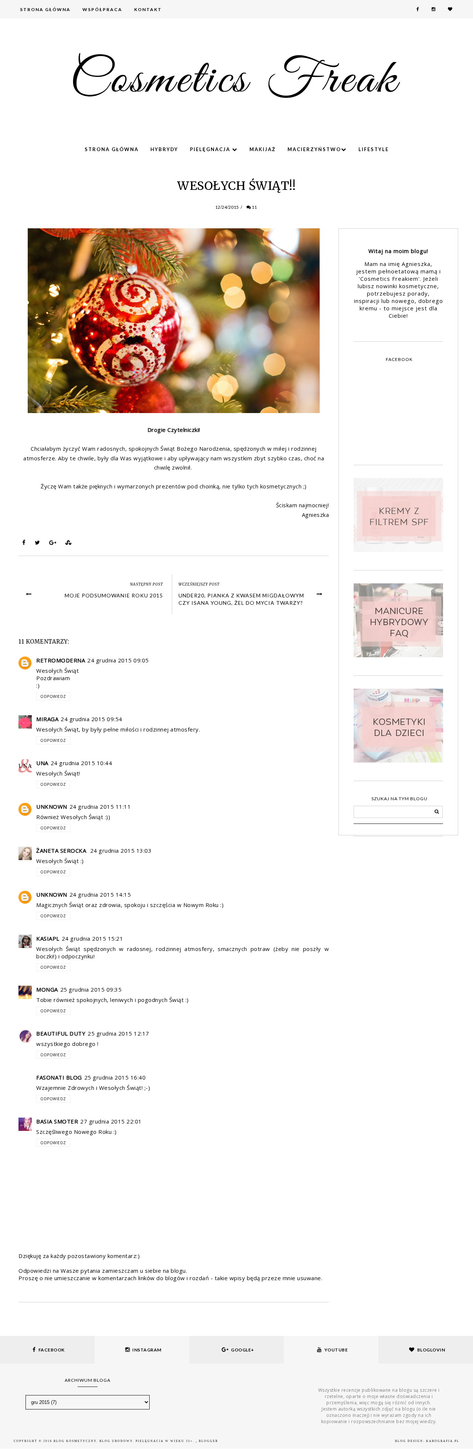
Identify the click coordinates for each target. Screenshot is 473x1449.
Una (42, 763)
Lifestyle (373, 149)
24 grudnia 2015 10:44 (81, 763)
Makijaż (262, 149)
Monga (47, 989)
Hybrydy (164, 149)
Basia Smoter (57, 1121)
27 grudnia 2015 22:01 (111, 1121)
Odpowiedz (53, 696)
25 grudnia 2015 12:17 (118, 1033)
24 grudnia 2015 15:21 (92, 938)
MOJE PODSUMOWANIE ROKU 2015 (114, 595)
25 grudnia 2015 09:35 (91, 989)
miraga (47, 719)
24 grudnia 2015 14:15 (100, 894)
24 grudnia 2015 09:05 (118, 660)
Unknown (51, 806)
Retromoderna (60, 660)
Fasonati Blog (59, 1077)
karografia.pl (442, 1441)
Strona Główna (45, 9)
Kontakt (148, 9)
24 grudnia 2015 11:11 (100, 806)
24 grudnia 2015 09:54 (91, 719)
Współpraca (102, 9)
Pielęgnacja (211, 149)
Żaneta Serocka (62, 850)
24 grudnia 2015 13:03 (121, 850)
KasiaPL (47, 938)
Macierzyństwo (314, 149)
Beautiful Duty (60, 1033)
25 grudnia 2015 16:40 (115, 1077)
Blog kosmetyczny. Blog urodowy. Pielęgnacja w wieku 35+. (125, 1441)
